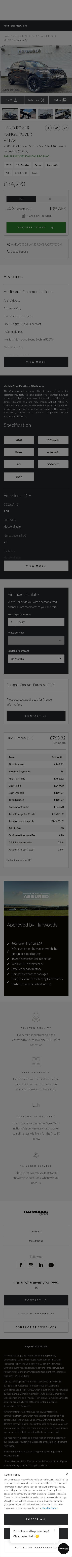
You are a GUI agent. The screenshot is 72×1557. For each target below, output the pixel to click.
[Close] (66, 1474)
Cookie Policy (50, 1507)
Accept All (36, 1519)
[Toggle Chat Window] (64, 1548)
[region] (36, 1513)
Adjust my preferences (36, 1547)
